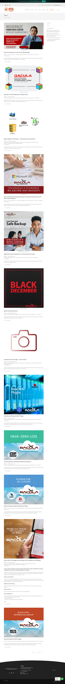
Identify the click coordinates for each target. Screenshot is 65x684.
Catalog (23, 419)
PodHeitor (27, 9)
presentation (18, 564)
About (39, 9)
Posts (36, 9)
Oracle (38, 54)
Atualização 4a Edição (16, 142)
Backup (18, 54)
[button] (47, 9)
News (35, 54)
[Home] (4, 17)
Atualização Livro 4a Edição (24, 142)
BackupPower (22, 54)
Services (31, 9)
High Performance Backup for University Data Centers (19, 254)
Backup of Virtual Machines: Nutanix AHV (16, 94)
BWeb (23, 563)
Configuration (27, 563)
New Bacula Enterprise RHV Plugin (14, 416)
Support (43, 9)
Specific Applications (19, 143)
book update (10, 143)
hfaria (6, 54)
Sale (31, 257)
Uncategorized (40, 200)
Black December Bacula (11, 311)
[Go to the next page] (42, 652)
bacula (26, 54)
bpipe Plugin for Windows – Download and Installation (19, 139)
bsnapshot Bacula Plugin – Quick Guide (15, 359)
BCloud (35, 508)
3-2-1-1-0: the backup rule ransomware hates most (53, 37)
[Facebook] (9, 673)
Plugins (14, 143)
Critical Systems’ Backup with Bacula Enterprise (17, 461)
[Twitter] (11, 673)
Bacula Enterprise (30, 54)
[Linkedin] (13, 673)
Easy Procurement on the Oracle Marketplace (17, 52)
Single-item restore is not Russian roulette (52, 33)
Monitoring (13, 564)
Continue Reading (7, 61)
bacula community (32, 142)
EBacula (26, 257)
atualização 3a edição (8, 142)
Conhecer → (44, 1)
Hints (10, 564)
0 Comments (7, 55)
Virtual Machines (38, 419)
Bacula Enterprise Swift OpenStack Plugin (16, 506)
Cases (23, 257)
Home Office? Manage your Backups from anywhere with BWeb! (22, 560)
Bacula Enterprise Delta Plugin (12, 639)
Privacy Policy (6, 680)
